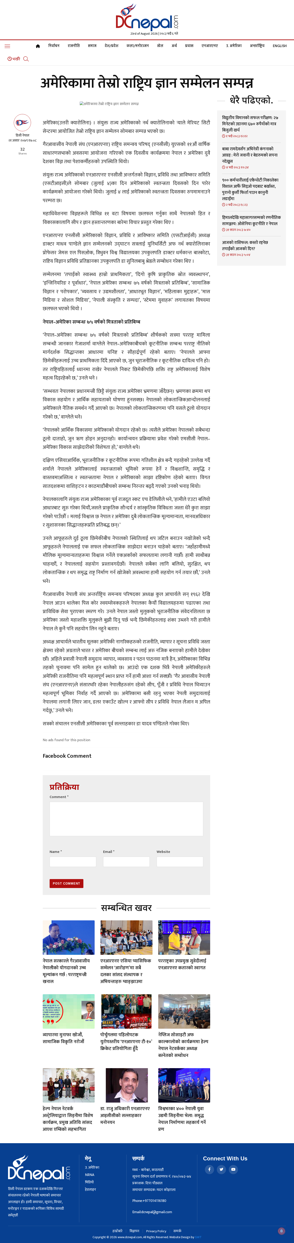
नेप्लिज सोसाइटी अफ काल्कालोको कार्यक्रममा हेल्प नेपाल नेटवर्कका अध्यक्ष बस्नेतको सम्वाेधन (183, 1045)
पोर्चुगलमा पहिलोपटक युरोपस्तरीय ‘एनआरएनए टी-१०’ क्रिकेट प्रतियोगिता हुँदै (126, 1042)
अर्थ (174, 46)
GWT (198, 1237)
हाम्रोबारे (117, 1231)
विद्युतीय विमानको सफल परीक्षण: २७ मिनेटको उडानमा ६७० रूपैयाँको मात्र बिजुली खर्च (250, 124)
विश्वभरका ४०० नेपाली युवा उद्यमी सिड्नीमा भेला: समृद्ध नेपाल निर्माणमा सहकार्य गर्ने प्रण (182, 1119)
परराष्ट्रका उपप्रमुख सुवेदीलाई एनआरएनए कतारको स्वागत (182, 964)
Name (56, 852)
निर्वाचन (53, 46)
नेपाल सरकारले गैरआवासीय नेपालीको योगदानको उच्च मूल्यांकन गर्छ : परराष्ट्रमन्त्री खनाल (66, 971)
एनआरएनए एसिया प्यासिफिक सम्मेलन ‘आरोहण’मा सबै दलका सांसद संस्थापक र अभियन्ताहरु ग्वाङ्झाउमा (125, 971)
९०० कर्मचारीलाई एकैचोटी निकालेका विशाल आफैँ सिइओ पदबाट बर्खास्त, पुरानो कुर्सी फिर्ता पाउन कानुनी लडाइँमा (250, 189)
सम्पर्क (177, 1231)
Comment (59, 797)
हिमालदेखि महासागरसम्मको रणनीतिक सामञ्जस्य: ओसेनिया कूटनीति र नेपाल (251, 220)
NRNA (89, 1175)
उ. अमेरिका (234, 46)
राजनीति (74, 46)
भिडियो (89, 1182)
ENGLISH (280, 46)
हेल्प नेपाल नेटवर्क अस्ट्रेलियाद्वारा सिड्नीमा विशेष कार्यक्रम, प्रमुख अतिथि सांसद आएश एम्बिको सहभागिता (68, 1119)
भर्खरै (16, 59)
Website (163, 852)
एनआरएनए (210, 46)
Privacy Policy (156, 1231)
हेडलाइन (90, 1190)
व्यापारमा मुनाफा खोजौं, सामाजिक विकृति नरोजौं (63, 1038)
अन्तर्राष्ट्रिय (257, 46)
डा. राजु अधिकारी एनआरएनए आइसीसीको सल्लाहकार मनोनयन (125, 1115)
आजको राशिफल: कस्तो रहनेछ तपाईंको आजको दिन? (245, 245)
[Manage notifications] (281, 1231)
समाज (92, 46)
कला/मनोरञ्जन (138, 46)
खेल (160, 46)
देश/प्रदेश (111, 46)
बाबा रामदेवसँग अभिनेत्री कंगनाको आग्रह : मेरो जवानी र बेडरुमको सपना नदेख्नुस (249, 155)
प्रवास (189, 46)
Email (108, 852)
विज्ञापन (134, 1231)
